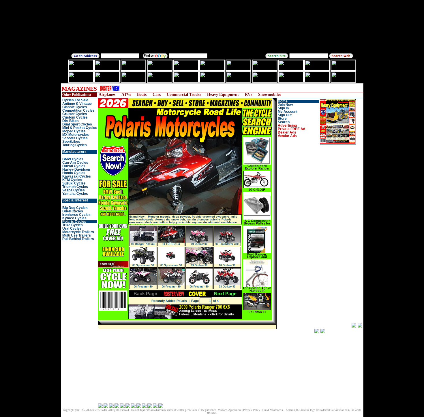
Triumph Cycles (75, 186)
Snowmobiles (269, 94)
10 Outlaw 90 (227, 265)
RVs (248, 94)
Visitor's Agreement (229, 410)
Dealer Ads (287, 132)
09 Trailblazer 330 (227, 244)
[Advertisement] (231, 88)
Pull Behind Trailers (78, 238)
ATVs (126, 94)
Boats (142, 94)
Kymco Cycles (74, 218)
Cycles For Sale (75, 100)
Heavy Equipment (223, 94)
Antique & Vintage (77, 103)
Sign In (283, 108)
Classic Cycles (74, 107)
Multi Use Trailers (76, 235)
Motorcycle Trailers (78, 232)
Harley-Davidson (76, 169)
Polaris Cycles (74, 221)
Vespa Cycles (73, 190)
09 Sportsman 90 (171, 265)
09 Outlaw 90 (199, 244)
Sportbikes (71, 141)
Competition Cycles (78, 110)
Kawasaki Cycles (76, 176)
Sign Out (285, 115)
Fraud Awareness (272, 410)
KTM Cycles (72, 179)
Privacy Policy (251, 410)
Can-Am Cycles (75, 162)
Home (283, 101)
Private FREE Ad (291, 128)
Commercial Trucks (184, 94)
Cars (157, 94)
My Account (287, 111)
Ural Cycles (72, 228)
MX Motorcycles (75, 134)
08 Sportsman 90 (143, 265)
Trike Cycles (72, 225)
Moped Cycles (74, 131)
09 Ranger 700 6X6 (143, 244)
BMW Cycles (72, 159)
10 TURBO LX (171, 244)
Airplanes (107, 94)
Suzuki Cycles (74, 183)
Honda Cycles (73, 173)
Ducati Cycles (73, 166)
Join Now (285, 104)
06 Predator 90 (143, 286)
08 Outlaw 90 (227, 286)
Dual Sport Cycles (77, 124)
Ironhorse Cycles (76, 214)
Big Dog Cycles (75, 207)
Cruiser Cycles (74, 114)
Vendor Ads (287, 135)
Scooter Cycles (75, 138)
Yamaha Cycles (75, 193)
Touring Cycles (74, 145)
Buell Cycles (72, 211)
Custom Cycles (75, 117)
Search (284, 122)
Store (282, 118)
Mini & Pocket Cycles (79, 127)
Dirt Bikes (70, 120)
